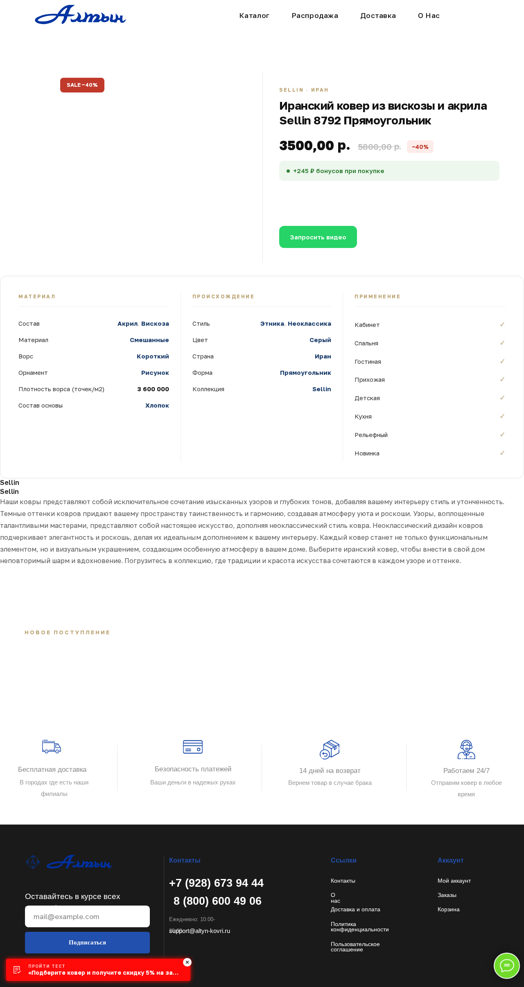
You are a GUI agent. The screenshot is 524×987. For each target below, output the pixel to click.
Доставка (378, 15)
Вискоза (155, 323)
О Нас (429, 15)
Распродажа (314, 15)
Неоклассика (309, 323)
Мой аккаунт (454, 880)
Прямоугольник (305, 372)
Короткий (153, 356)
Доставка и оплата (355, 909)
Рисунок (155, 372)
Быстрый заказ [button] (402, 199)
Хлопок (157, 405)
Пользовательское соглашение (355, 947)
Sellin (321, 388)
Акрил (127, 323)
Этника (272, 323)
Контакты (343, 880)
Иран (323, 356)
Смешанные (149, 339)
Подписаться (87, 942)
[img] (68, 862)
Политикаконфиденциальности (360, 927)
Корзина (449, 909)
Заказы (447, 895)
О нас (335, 898)
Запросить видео (318, 237)
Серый (320, 339)
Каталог (254, 15)
